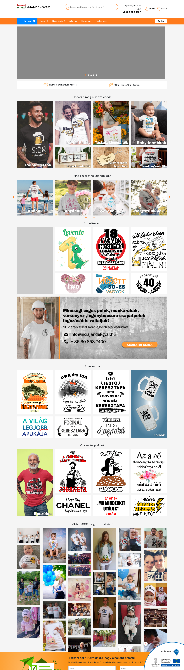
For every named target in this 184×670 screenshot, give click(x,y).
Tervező (44, 21)
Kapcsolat (86, 21)
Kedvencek (101, 21)
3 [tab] (92, 217)
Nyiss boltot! (58, 21)
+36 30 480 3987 (132, 12)
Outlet (161, 21)
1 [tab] (86, 217)
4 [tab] (94, 217)
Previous (14, 197)
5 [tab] (97, 217)
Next (170, 197)
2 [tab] (89, 217)
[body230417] (91, 52)
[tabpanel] (35, 197)
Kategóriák (29, 21)
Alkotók (73, 21)
